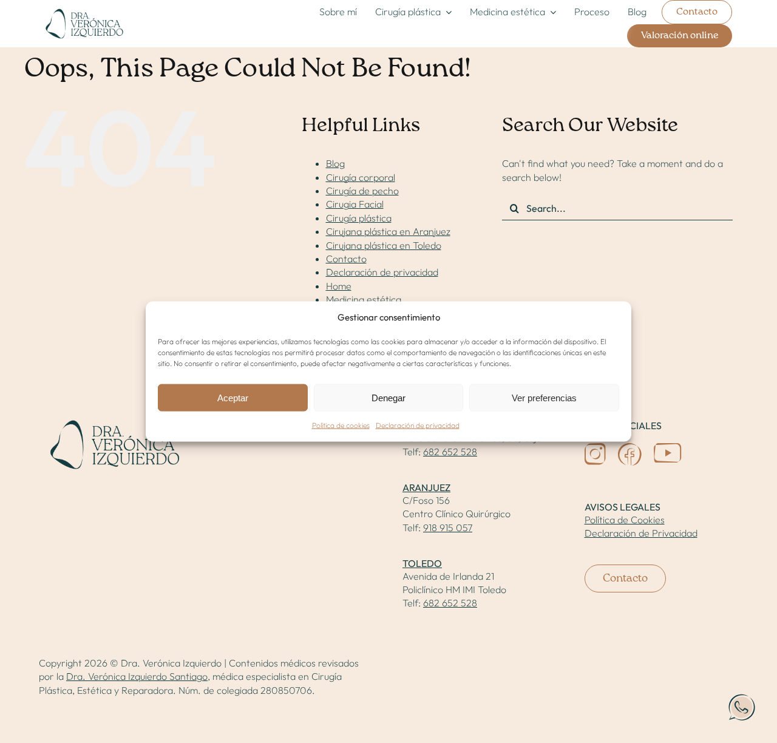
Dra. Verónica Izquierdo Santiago (137, 676)
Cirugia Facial (355, 204)
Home (338, 286)
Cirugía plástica (359, 218)
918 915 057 (447, 527)
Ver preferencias (544, 398)
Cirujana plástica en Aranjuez (388, 231)
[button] (742, 708)
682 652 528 (450, 452)
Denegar (388, 398)
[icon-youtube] (668, 448)
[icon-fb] (630, 448)
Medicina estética (363, 299)
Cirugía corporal (360, 177)
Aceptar (232, 398)
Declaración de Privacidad (641, 533)
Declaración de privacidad (418, 425)
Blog (335, 163)
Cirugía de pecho (362, 191)
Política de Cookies (625, 520)
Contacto (346, 259)
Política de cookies (341, 425)
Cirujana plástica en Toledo (383, 245)
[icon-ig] (595, 448)
